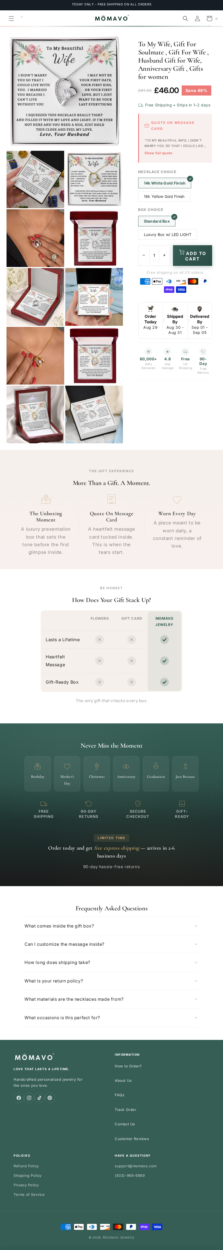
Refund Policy (26, 1166)
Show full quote (158, 153)
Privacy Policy (26, 1185)
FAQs (119, 1095)
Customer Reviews (132, 1139)
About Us (123, 1080)
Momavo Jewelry (118, 1237)
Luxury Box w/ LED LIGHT (167, 234)
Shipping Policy (28, 1175)
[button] (11, 18)
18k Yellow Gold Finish (164, 196)
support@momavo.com (136, 1166)
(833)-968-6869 (130, 1175)
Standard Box (157, 221)
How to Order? (128, 1066)
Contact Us (125, 1124)
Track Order (126, 1109)
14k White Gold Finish (165, 183)
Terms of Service (29, 1194)
